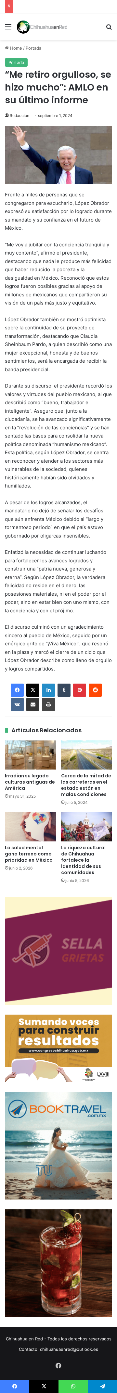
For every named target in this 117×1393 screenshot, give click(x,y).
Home (15, 48)
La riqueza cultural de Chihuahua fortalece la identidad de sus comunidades (83, 860)
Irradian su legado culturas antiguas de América (30, 781)
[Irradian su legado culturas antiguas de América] (30, 755)
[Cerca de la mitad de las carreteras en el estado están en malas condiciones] (86, 755)
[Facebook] (17, 690)
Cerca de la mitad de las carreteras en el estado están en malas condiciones (86, 785)
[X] (32, 690)
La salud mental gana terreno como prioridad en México (29, 853)
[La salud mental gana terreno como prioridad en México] (30, 826)
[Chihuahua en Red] (42, 26)
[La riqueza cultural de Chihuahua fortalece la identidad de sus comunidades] (86, 826)
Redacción (19, 115)
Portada (33, 48)
